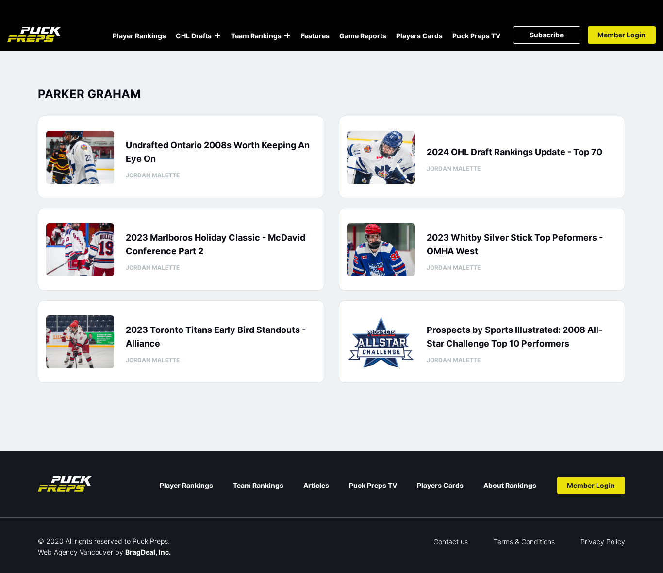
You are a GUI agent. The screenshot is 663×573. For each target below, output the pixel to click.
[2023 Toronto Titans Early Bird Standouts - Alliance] (80, 341)
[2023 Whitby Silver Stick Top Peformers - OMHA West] (381, 249)
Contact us (450, 542)
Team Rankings (256, 36)
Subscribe (547, 35)
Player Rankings (139, 36)
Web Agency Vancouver (75, 552)
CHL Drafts (194, 36)
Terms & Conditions (524, 542)
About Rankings (509, 485)
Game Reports (362, 36)
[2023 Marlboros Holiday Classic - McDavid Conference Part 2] (80, 249)
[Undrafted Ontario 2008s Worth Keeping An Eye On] (80, 157)
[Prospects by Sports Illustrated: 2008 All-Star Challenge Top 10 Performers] (381, 341)
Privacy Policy (602, 542)
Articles (316, 485)
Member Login (621, 35)
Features (315, 36)
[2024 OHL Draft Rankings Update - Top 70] (381, 157)
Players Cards (419, 36)
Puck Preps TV (476, 36)
